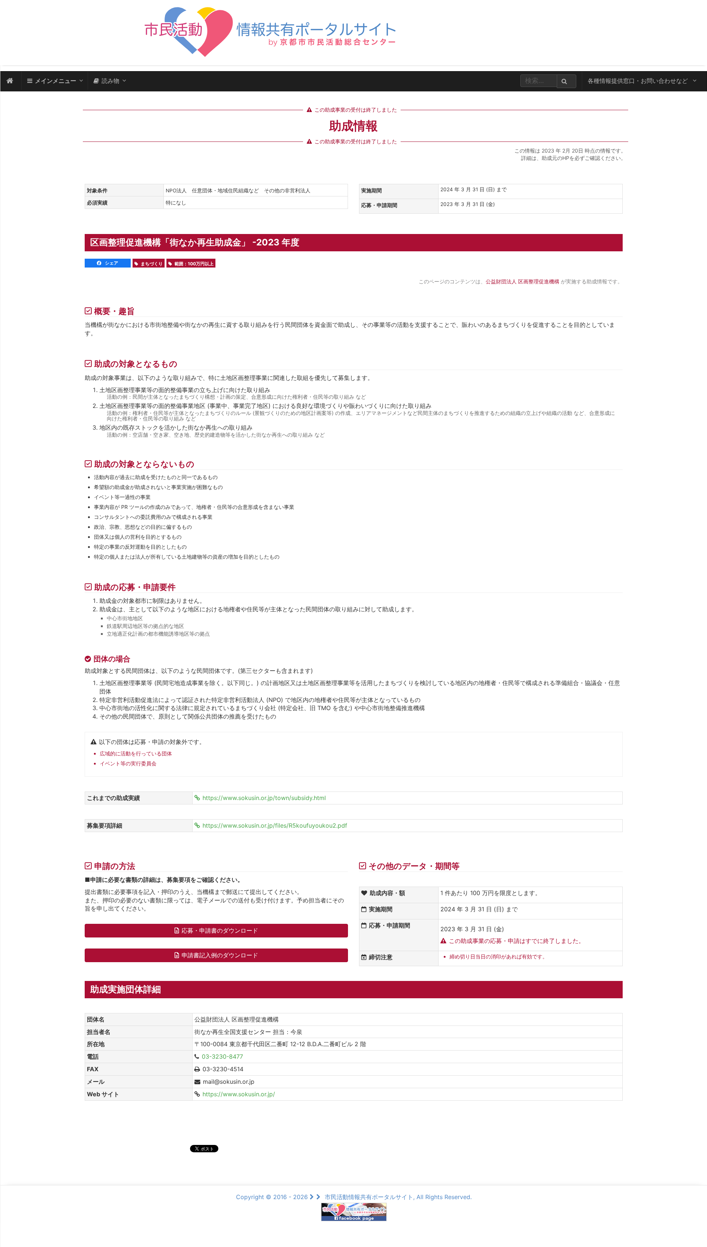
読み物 (110, 80)
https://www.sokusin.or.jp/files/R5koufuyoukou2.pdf (275, 825)
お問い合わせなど (639, 80)
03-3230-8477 (222, 1056)
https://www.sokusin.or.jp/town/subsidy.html (264, 797)
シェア (111, 263)
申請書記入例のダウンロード (220, 955)
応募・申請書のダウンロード (220, 930)
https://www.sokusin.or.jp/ (239, 1094)
